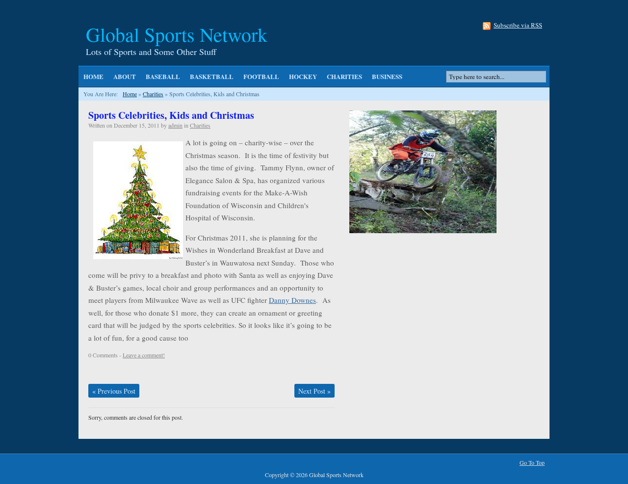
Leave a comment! (144, 355)
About (124, 76)
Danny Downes (292, 300)
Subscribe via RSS (518, 25)
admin (175, 125)
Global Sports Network (176, 34)
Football (261, 76)
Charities (344, 76)
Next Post (314, 391)
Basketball (212, 76)
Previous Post (113, 391)
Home (93, 76)
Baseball (163, 76)
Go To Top (532, 462)
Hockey (303, 76)
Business (387, 76)
